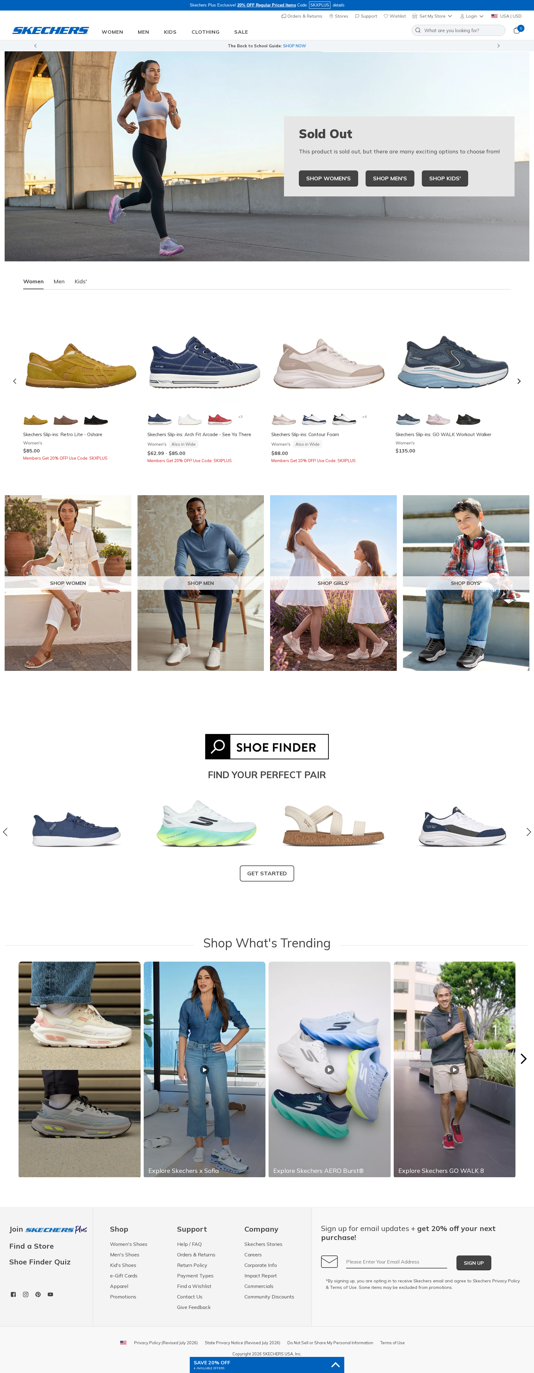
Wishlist (397, 16)
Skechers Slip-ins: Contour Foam (305, 434)
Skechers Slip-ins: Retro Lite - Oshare (62, 434)
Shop (320, 45)
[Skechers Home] (51, 30)
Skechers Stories (263, 1244)
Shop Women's (328, 178)
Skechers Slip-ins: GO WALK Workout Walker (443, 434)
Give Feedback (194, 1307)
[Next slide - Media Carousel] (523, 1059)
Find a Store (31, 1246)
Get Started (267, 873)
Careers (253, 1254)
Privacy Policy (506, 1281)
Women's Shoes (128, 1244)
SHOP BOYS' (466, 583)
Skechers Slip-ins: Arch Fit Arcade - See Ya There (199, 434)
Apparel (119, 1286)
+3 (240, 416)
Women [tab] (33, 281)
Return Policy (192, 1265)
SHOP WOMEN (68, 583)
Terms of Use (343, 1287)
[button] (472, 16)
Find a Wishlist (194, 1286)
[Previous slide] (15, 381)
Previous (7, 832)
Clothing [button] (206, 32)
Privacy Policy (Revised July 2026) (166, 1342)
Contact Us (189, 1297)
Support (368, 16)
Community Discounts (269, 1297)
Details (334, 45)
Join (17, 1229)
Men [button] (143, 32)
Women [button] (112, 32)
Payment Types (195, 1275)
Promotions (123, 1297)
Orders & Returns (304, 16)
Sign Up (474, 1263)
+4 (364, 416)
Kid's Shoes (123, 1265)
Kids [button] (170, 32)
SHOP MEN (201, 583)
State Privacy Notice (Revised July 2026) (242, 1342)
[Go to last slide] (35, 46)
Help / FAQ (189, 1244)
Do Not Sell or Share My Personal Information (330, 1342)
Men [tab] (59, 281)
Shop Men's (390, 178)
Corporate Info (260, 1265)
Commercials (258, 1286)
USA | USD (510, 16)
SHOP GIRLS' (333, 583)
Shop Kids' (445, 178)
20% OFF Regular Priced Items (266, 5)
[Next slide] (499, 46)
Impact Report (260, 1275)
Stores (341, 16)
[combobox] (458, 30)
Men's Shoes (124, 1254)
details (339, 5)
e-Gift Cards (124, 1275)
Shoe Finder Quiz (39, 1261)
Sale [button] (241, 32)
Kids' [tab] (80, 281)
